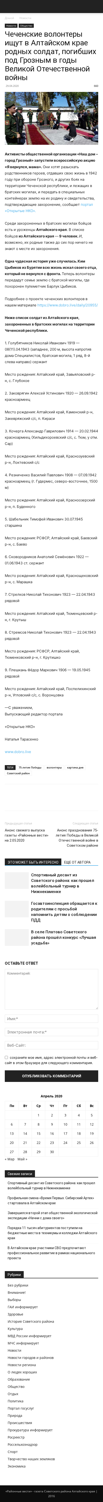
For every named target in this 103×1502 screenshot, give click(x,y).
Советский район (18, 773)
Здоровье (15, 1314)
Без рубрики (18, 1285)
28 (25, 1151)
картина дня (75, 767)
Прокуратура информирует (30, 1430)
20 (12, 1142)
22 (38, 1142)
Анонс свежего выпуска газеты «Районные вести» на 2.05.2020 (26, 835)
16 (52, 1133)
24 (65, 1142)
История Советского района (31, 1321)
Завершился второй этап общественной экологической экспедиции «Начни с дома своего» (52, 1215)
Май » (22, 1159)
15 (38, 1133)
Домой (9, 18)
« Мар (10, 1159)
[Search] (96, 6)
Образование (19, 1379)
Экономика (17, 1466)
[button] (8, 6)
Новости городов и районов (31, 1357)
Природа (15, 1415)
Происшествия (20, 1422)
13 (12, 1133)
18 (79, 1133)
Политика (15, 1401)
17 (65, 1133)
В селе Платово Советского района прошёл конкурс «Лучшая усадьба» (63, 937)
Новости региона (22, 1365)
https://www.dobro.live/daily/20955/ (67, 305)
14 (25, 1133)
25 (79, 1142)
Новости (25, 18)
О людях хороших (22, 1372)
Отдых (13, 1393)
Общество (26, 25)
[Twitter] (20, 801)
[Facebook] (9, 801)
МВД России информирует (30, 1336)
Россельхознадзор (23, 1444)
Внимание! (17, 1292)
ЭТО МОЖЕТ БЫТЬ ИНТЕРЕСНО (33, 862)
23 (52, 1142)
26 (92, 1142)
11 (79, 1124)
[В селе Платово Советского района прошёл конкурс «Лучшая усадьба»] (17, 937)
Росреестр (16, 1437)
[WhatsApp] (42, 801)
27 (12, 1151)
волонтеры (54, 767)
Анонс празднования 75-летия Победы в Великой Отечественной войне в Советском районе (77, 838)
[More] (54, 801)
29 (38, 1151)
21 (25, 1142)
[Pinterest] (31, 801)
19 (92, 1133)
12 (92, 1124)
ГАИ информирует (23, 1307)
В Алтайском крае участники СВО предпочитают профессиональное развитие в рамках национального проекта (51, 1253)
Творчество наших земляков (31, 1459)
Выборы (14, 1299)
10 (65, 1124)
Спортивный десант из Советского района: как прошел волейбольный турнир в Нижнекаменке (51, 1185)
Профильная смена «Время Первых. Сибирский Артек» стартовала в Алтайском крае (51, 1200)
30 (52, 1151)
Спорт (13, 1451)
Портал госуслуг (21, 1408)
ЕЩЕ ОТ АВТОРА (77, 862)
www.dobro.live (18, 751)
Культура (15, 1328)
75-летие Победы (30, 767)
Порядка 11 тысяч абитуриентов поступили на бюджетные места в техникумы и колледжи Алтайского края (52, 1233)
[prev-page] (6, 955)
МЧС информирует (23, 1343)
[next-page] (8, 955)
